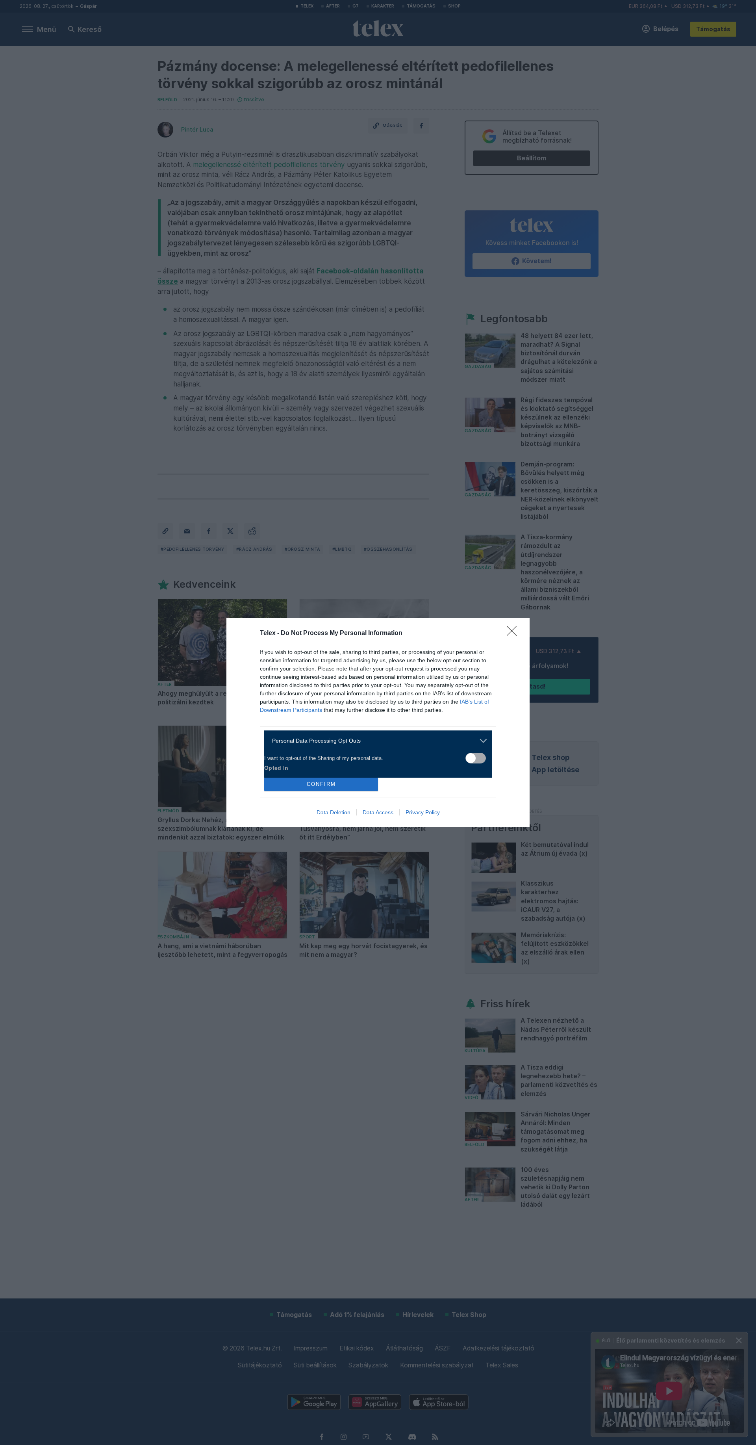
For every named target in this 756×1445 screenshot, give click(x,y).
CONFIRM (321, 784)
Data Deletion (333, 812)
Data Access (378, 812)
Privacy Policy (423, 812)
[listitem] (375, 741)
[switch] (475, 758)
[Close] (514, 633)
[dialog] (378, 722)
